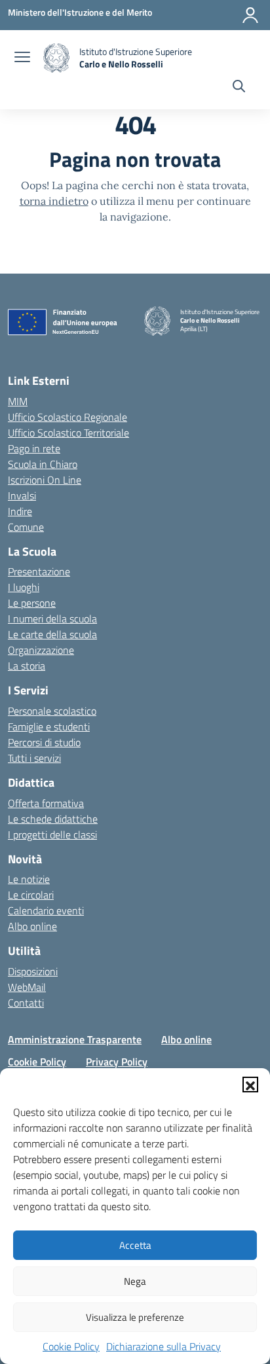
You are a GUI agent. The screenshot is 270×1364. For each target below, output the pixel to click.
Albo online (32, 926)
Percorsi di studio (44, 742)
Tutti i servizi (34, 758)
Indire (20, 511)
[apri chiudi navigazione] (22, 58)
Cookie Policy (71, 1346)
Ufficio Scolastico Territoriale (68, 432)
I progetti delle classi (52, 834)
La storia (26, 665)
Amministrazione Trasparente (75, 1039)
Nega (135, 1281)
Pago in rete (34, 448)
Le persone (32, 603)
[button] (250, 1084)
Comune (26, 527)
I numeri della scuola (52, 618)
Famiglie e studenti (49, 726)
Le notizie (29, 879)
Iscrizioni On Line (44, 480)
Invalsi (22, 495)
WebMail (27, 987)
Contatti (26, 1003)
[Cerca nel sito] (239, 87)
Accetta (135, 1245)
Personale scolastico (52, 711)
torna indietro (54, 200)
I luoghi (23, 587)
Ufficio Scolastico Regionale (67, 417)
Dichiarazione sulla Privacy (163, 1346)
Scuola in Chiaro (42, 464)
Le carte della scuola (52, 634)
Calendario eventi (46, 910)
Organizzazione (41, 650)
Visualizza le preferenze (135, 1317)
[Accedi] (250, 15)
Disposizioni (33, 971)
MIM (18, 401)
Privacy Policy (116, 1061)
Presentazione (39, 571)
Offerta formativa (46, 803)
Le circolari (31, 895)
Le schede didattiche (53, 819)
